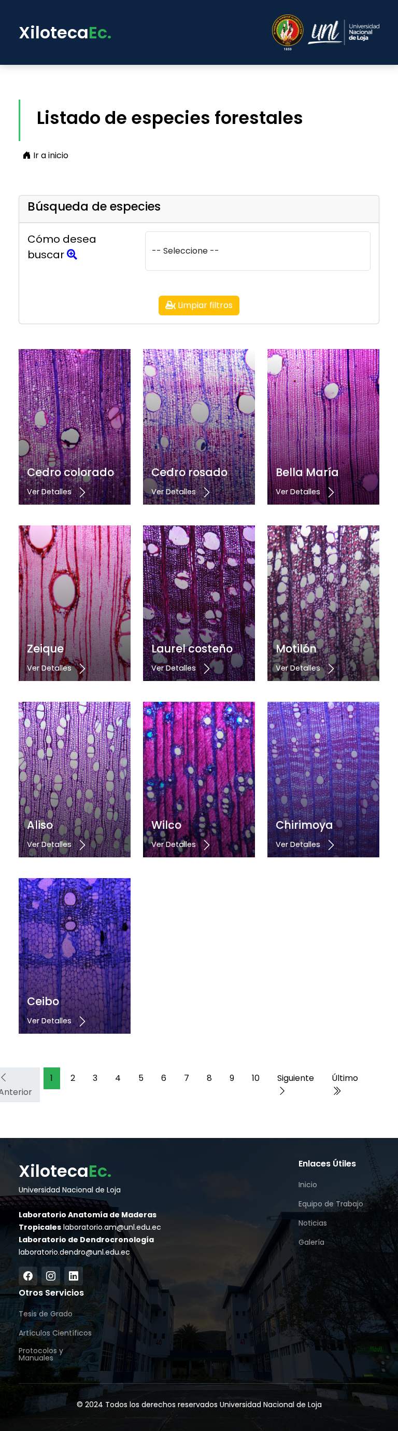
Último (345, 1078)
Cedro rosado (189, 472)
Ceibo (43, 1001)
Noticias (312, 1223)
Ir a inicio (49, 155)
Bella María (307, 472)
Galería (311, 1242)
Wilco (166, 824)
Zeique (45, 648)
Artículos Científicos (55, 1333)
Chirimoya (304, 824)
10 (256, 1078)
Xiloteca (65, 32)
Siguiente (295, 1078)
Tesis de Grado (46, 1313)
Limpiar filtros (204, 305)
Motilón (296, 648)
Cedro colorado (70, 472)
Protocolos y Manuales (41, 1354)
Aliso (40, 824)
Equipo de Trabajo (330, 1203)
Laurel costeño (192, 648)
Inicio (307, 1184)
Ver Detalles (50, 492)
